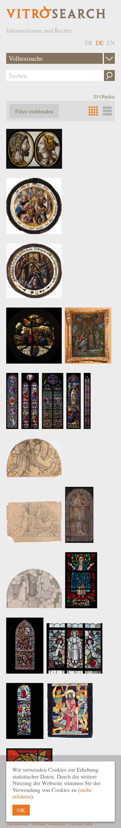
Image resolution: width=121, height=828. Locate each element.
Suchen (109, 75)
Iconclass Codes (81, 824)
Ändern (109, 58)
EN (111, 43)
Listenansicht (107, 110)
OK (21, 810)
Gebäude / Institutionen (49, 824)
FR (88, 43)
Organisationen (17, 824)
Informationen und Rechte (39, 30)
